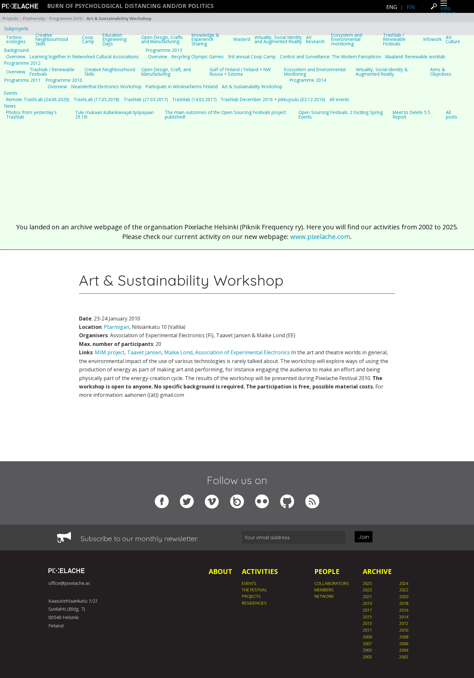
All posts (451, 114)
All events (339, 99)
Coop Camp (88, 39)
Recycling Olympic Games (198, 56)
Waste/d (241, 39)
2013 (367, 623)
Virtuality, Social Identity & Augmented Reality (382, 71)
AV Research (315, 39)
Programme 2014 (308, 80)
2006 (403, 643)
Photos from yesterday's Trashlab (31, 114)
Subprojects (16, 28)
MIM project (109, 352)
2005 (367, 650)
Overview (15, 56)
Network (323, 596)
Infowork (432, 39)
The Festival (254, 590)
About (220, 571)
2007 (367, 643)
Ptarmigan (116, 326)
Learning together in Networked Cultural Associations (84, 56)
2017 (367, 610)
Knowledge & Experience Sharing (205, 39)
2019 (367, 603)
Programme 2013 (164, 50)
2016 (403, 610)
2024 (403, 583)
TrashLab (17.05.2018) (96, 99)
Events (10, 93)
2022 (403, 590)
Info (445, 8)
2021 (367, 596)
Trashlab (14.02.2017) (194, 99)
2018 (403, 603)
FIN (411, 7)
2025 (367, 583)
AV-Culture (453, 39)
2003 (367, 657)
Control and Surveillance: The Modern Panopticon (330, 56)
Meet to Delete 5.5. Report (412, 114)
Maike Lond (178, 352)
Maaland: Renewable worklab (415, 56)
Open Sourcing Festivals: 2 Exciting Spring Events (341, 114)
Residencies (254, 603)
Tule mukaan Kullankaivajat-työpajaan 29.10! (114, 114)
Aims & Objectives (440, 71)
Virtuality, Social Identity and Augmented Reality (278, 39)
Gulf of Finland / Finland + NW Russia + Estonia (240, 71)
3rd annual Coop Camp (252, 56)
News (10, 106)
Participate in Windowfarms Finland (182, 86)
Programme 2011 (22, 80)
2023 (367, 590)
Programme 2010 (65, 18)
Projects (10, 18)
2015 (367, 617)
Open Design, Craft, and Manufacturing (166, 71)
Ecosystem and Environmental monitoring (346, 39)
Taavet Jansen (144, 352)
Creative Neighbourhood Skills (51, 39)
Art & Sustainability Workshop (252, 86)
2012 (403, 623)
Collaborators (331, 583)
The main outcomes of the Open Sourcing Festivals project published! (225, 114)
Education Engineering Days (114, 39)
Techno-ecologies (16, 39)
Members (324, 590)
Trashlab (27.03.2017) (145, 99)
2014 (403, 617)
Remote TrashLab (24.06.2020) (37, 99)
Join (363, 536)
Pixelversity (34, 18)
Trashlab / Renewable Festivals (394, 39)
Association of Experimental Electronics (242, 352)
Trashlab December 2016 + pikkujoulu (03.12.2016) (273, 99)
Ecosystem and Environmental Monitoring (315, 71)
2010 (403, 630)
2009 (367, 637)
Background (16, 50)
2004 (403, 650)
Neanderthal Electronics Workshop (106, 86)
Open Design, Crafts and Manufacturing (162, 39)
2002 (403, 657)
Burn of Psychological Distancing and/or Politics (130, 6)
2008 (403, 637)
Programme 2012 (22, 63)
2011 (367, 630)
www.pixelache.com (320, 236)
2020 (403, 596)
